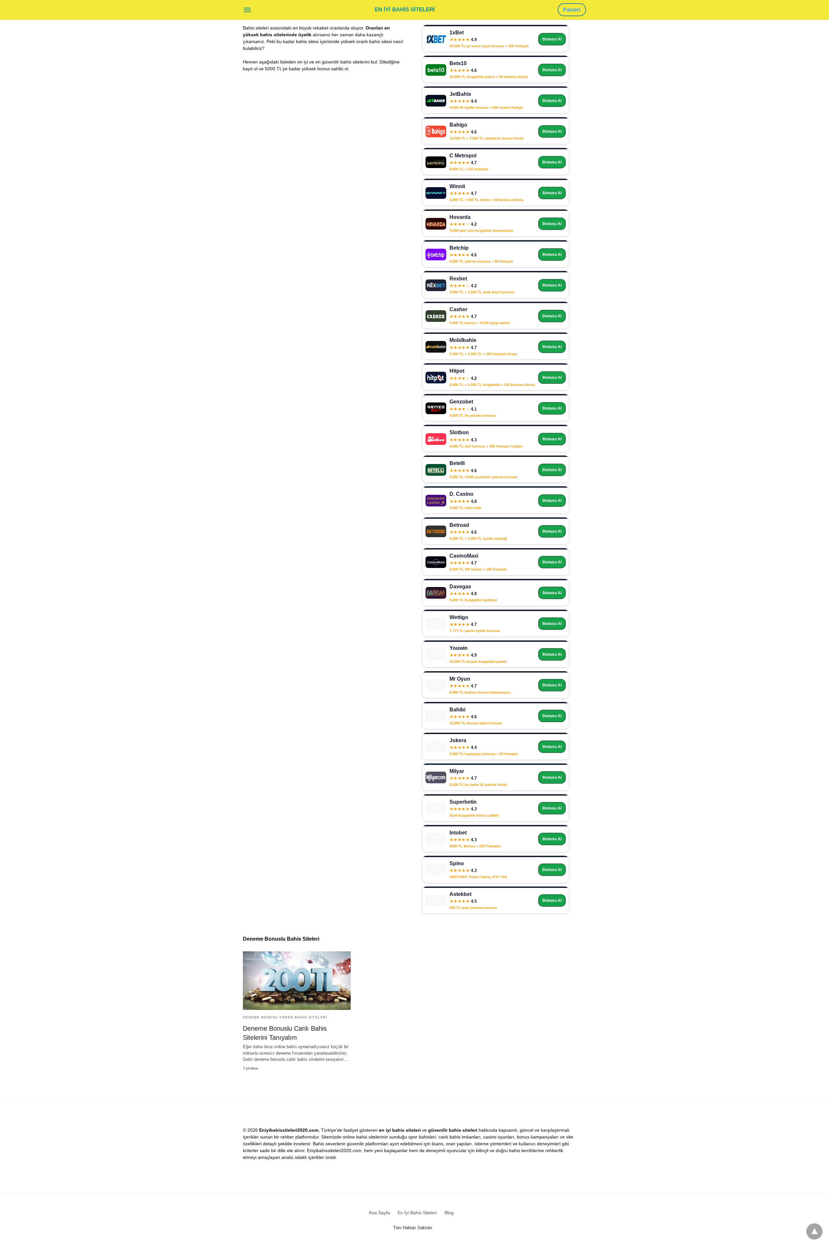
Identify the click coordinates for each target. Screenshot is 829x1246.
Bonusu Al (552, 39)
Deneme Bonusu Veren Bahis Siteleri (285, 1017)
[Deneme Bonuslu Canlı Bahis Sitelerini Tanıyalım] (297, 980)
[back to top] (814, 1231)
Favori (572, 9)
